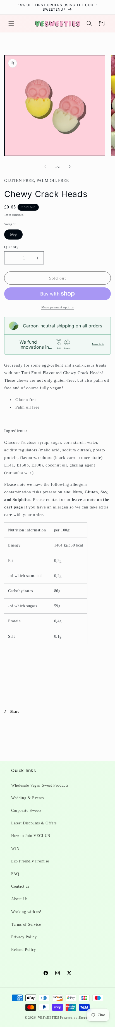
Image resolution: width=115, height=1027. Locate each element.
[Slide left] (45, 166)
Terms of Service (26, 924)
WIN (15, 849)
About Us (19, 899)
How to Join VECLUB (30, 836)
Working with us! (26, 912)
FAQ (15, 874)
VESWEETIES (48, 1017)
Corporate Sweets (26, 810)
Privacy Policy (24, 937)
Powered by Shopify (75, 1017)
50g (16, 236)
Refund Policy (23, 950)
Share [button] (15, 711)
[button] (11, 23)
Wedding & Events (27, 798)
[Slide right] (70, 166)
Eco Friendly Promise (30, 861)
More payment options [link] (57, 307)
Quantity (11, 247)
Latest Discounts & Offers (34, 823)
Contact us (20, 886)
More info (98, 344)
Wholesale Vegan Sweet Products (39, 785)
